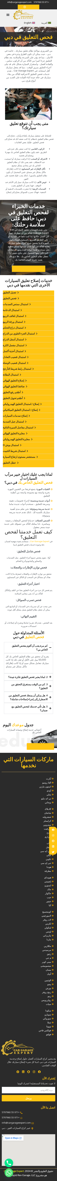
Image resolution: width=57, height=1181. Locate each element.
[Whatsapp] (9, 1172)
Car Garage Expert (14, 1170)
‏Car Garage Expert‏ (39, 541)
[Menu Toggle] (8, 14)
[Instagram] (53, 835)
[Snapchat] (53, 841)
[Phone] (9, 1163)
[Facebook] (53, 830)
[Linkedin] (53, 846)
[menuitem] (46, 23)
